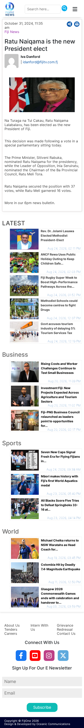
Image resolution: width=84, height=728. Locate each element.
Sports (11, 443)
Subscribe (42, 707)
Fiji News (12, 32)
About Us (12, 625)
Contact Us (66, 633)
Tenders (10, 629)
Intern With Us (39, 627)
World (10, 531)
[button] (70, 24)
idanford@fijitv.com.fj (40, 62)
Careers (10, 633)
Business (15, 354)
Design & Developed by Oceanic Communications (37, 724)
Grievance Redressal (65, 627)
